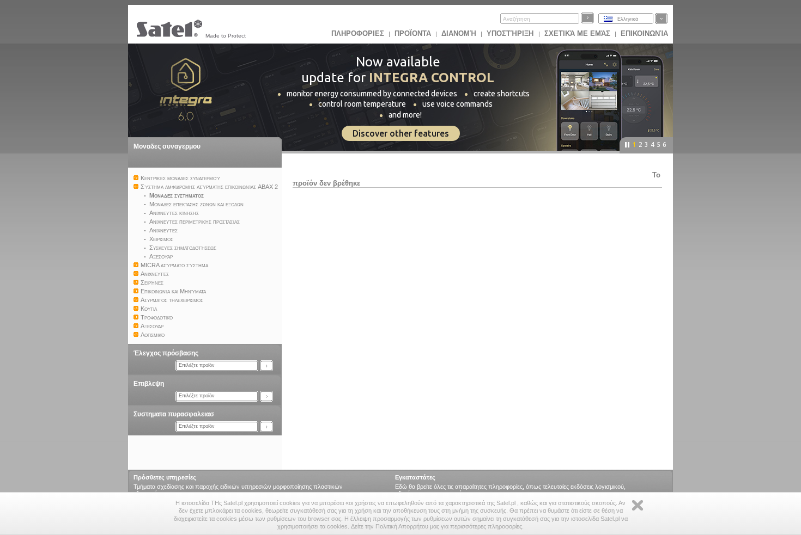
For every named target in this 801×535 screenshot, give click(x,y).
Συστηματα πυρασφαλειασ (174, 414)
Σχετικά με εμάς (577, 33)
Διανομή (458, 33)
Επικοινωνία (644, 33)
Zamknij (637, 505)
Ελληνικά (627, 19)
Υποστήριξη (511, 33)
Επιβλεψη (149, 384)
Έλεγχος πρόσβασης (166, 353)
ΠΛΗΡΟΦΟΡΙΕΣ (357, 33)
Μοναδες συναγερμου (167, 146)
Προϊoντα (413, 33)
